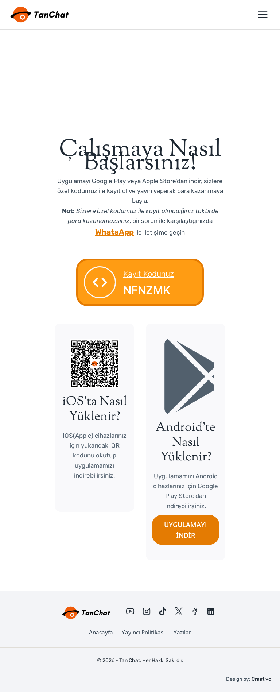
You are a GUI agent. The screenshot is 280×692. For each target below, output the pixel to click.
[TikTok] (163, 611)
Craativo (261, 679)
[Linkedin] (211, 611)
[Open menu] (262, 14)
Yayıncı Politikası (143, 632)
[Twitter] (179, 611)
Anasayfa (101, 632)
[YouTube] (130, 611)
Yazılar (182, 632)
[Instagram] (147, 611)
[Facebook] (195, 611)
